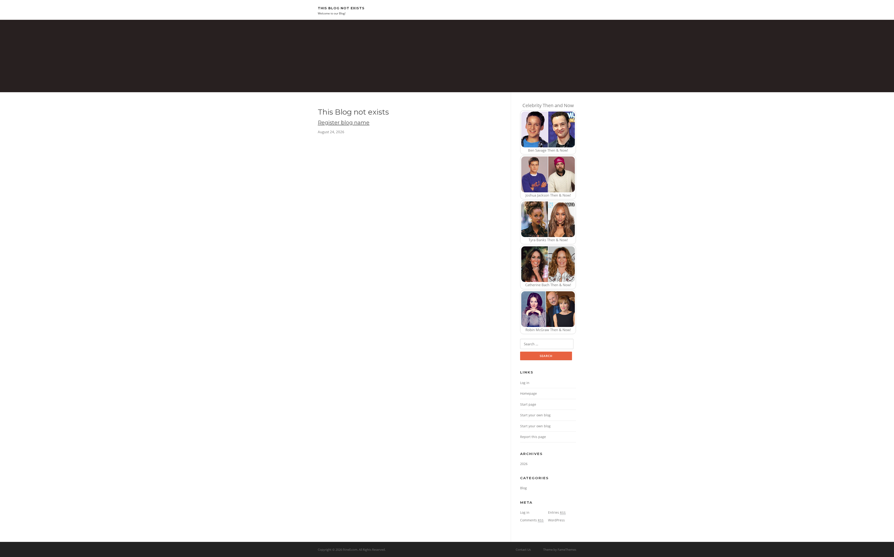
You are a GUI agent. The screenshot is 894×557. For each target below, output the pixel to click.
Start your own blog (535, 415)
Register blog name (343, 122)
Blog (523, 488)
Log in (524, 382)
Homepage (528, 393)
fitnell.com (350, 549)
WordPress (556, 520)
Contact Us (523, 549)
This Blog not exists (341, 8)
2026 (524, 464)
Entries (557, 512)
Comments (532, 520)
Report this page (533, 437)
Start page (528, 404)
